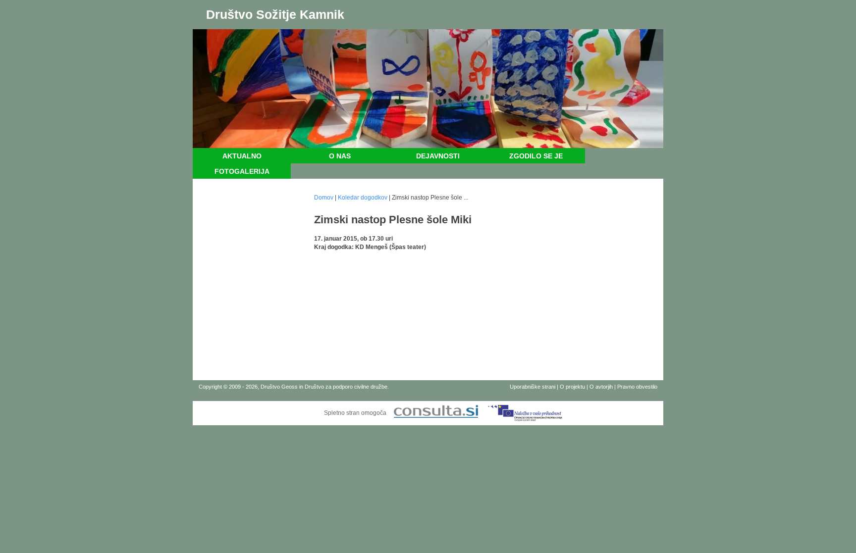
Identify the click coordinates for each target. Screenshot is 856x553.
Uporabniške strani (532, 387)
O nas (340, 156)
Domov (323, 197)
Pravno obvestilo (637, 387)
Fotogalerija (241, 171)
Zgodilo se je (536, 156)
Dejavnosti (438, 156)
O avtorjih (601, 387)
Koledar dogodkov (362, 197)
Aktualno (242, 156)
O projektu (572, 387)
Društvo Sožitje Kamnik (275, 14)
